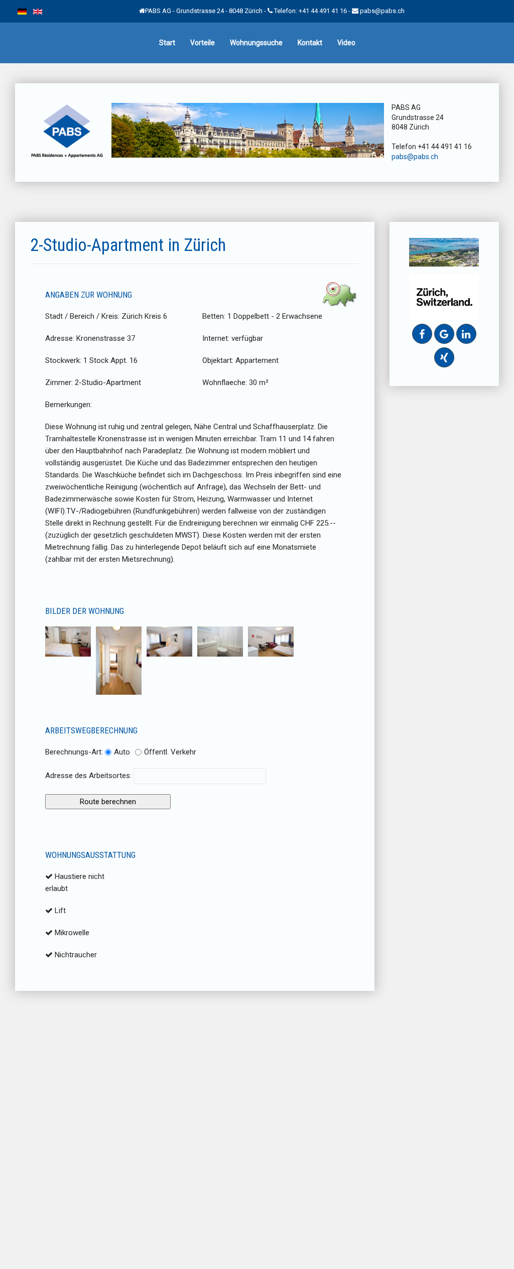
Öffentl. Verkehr (170, 751)
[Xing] (444, 357)
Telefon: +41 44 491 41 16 (310, 11)
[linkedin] (466, 334)
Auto (122, 751)
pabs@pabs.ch (382, 11)
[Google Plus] (444, 334)
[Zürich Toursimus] (444, 296)
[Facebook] (422, 334)
